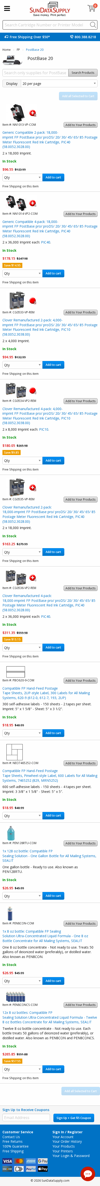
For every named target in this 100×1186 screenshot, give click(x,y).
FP (18, 50)
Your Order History (67, 1141)
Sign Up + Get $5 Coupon (74, 1118)
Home (6, 50)
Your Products (63, 1146)
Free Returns (12, 1141)
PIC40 (45, 242)
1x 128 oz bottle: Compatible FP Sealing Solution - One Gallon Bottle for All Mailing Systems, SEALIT (49, 856)
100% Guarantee (15, 1146)
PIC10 (43, 429)
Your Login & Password (71, 1155)
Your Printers (62, 1151)
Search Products (83, 73)
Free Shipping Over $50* (30, 37)
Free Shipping (13, 1151)
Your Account (63, 1136)
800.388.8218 (85, 37)
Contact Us (11, 1136)
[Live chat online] (88, 1174)
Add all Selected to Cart (78, 96)
